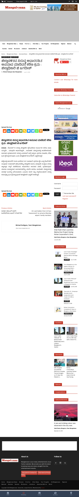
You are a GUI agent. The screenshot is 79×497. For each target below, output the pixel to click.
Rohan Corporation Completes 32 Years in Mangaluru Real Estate (70, 309)
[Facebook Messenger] (29, 131)
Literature (24, 49)
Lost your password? (69, 196)
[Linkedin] (8, 131)
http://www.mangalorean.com (23, 228)
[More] (41, 131)
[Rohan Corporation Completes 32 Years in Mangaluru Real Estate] (58, 309)
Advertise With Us (32, 49)
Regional (63, 44)
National (69, 44)
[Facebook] (69, 1)
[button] (75, 44)
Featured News (60, 247)
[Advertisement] (39, 26)
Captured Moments (61, 400)
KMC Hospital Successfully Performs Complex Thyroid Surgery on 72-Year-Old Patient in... (59, 372)
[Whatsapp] (37, 131)
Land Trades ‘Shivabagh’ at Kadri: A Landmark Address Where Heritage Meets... (70, 255)
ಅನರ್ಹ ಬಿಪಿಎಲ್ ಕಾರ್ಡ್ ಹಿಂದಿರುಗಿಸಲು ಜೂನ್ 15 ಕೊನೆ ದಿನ (11, 212)
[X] (76, 1)
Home (3, 44)
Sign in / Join (34, 2)
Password (57, 188)
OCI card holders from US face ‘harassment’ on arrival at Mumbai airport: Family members (40, 213)
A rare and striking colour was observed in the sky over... (65, 424)
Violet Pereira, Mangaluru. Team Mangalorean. (65, 237)
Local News (66, 260)
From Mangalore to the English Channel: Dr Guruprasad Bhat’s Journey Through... (70, 267)
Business (4, 49)
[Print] (17, 131)
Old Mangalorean (55, 44)
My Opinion (17, 49)
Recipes (21, 44)
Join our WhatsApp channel (63, 90)
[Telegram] (33, 131)
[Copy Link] (25, 131)
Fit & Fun (27, 44)
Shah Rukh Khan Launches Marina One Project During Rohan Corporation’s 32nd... (64, 232)
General (10, 49)
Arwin (43, 488)
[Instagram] (72, 1)
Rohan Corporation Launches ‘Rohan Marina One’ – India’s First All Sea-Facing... (71, 372)
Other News (35, 44)
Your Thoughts (45, 44)
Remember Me (69, 193)
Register (65, 199)
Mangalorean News (11, 44)
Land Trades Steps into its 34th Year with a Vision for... (72, 338)
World (40, 49)
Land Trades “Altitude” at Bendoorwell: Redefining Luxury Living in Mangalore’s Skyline (70, 281)
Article (56, 227)
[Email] (21, 131)
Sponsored (58, 355)
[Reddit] (4, 131)
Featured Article (60, 206)
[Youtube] (13, 131)
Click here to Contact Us (29, 473)
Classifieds (66, 286)
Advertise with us (60, 74)
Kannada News (23, 54)
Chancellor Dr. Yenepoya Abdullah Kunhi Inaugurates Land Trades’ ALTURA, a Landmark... (70, 295)
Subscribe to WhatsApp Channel (64, 95)
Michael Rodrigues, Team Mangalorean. (12, 72)
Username (57, 184)
